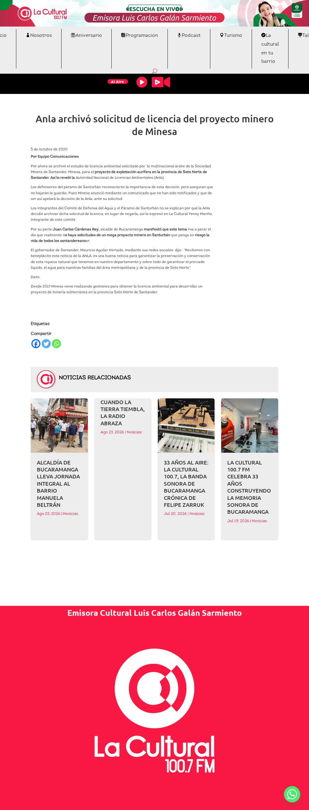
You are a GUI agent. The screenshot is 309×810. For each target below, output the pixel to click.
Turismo (233, 35)
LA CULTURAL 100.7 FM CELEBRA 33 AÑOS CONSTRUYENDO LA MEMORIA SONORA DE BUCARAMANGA (249, 487)
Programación (142, 35)
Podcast (191, 35)
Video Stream (161, 82)
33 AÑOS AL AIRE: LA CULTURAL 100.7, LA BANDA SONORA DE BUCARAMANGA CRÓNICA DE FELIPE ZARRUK (186, 483)
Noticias (70, 514)
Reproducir (141, 82)
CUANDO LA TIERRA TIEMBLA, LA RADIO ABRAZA (122, 412)
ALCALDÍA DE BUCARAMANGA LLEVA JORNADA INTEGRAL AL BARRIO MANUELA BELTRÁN (58, 483)
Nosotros (41, 35)
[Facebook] (35, 343)
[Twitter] (46, 343)
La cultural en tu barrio (270, 48)
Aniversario (88, 35)
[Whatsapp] (56, 343)
